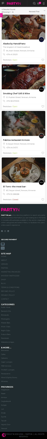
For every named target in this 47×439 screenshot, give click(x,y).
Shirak (3, 413)
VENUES (4, 264)
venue (3, 218)
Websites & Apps (7, 342)
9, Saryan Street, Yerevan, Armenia (20, 144)
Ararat (3, 394)
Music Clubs (5, 327)
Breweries (5, 350)
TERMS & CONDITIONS (10, 287)
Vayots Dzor (5, 425)
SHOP (3, 280)
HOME (3, 256)
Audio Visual (5, 307)
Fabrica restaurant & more (16, 140)
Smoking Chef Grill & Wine (16, 93)
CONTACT (5, 299)
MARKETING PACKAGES (10, 272)
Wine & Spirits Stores (9, 378)
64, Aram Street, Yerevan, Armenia (20, 51)
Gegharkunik (6, 401)
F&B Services (6, 366)
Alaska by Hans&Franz (14, 43)
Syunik (3, 417)
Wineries (4, 381)
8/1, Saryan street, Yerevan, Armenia (20, 190)
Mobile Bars (5, 323)
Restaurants (5, 374)
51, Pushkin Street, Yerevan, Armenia (21, 97)
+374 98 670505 (12, 101)
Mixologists (5, 319)
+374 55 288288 (12, 194)
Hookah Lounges (7, 370)
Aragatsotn (5, 390)
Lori (2, 409)
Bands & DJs (6, 311)
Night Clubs (5, 331)
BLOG (3, 283)
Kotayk (3, 405)
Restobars (7, 60)
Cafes (3, 354)
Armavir (4, 397)
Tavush (3, 421)
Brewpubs (5, 315)
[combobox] (37, 10)
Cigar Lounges (6, 362)
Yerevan (4, 428)
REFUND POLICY (8, 291)
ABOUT (4, 260)
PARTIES (4, 268)
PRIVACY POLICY (8, 295)
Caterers (4, 358)
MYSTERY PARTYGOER (10, 276)
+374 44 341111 (12, 148)
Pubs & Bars (5, 334)
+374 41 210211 (12, 54)
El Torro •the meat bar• (14, 186)
